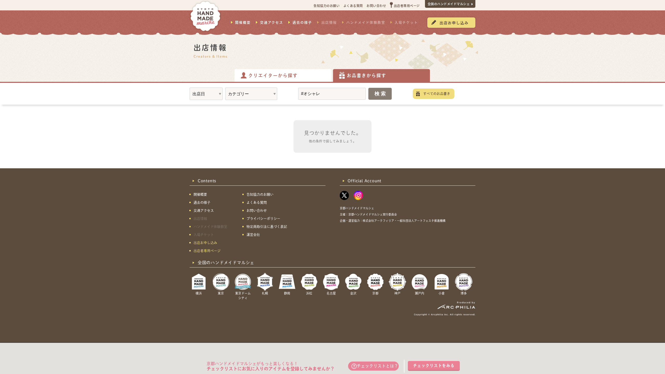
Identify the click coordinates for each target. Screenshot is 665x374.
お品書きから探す (366, 75)
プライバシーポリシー (263, 218)
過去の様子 (302, 22)
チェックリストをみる (434, 366)
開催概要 (243, 22)
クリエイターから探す (273, 75)
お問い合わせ (376, 5)
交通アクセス (271, 22)
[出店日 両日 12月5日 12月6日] (206, 94)
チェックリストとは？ (377, 366)
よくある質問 (353, 5)
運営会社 (253, 234)
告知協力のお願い (327, 5)
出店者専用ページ (407, 5)
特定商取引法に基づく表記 (267, 226)
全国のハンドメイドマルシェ (449, 4)
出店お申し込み (454, 22)
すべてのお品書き (436, 93)
